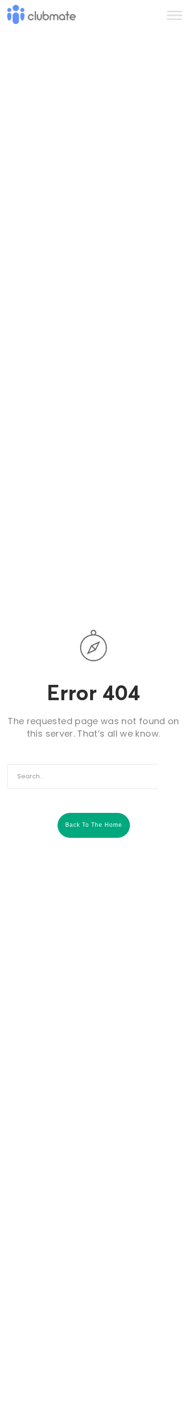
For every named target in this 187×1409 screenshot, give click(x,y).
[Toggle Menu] (174, 15)
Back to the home (93, 825)
